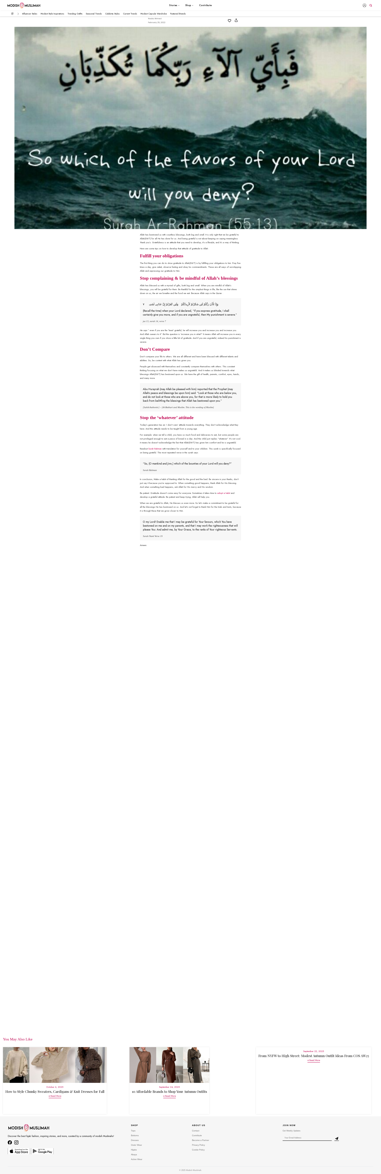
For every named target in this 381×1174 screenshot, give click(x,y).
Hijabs (134, 1150)
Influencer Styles (29, 13)
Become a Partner (200, 1140)
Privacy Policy (198, 1145)
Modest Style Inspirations (52, 13)
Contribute (205, 5)
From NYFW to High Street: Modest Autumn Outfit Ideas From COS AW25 (313, 1055)
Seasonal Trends (94, 13)
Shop (188, 5)
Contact (195, 1130)
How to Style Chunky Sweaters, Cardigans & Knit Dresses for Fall (54, 1091)
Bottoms (135, 1135)
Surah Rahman (155, 448)
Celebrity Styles (112, 13)
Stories (173, 5)
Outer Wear (136, 1145)
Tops (133, 1130)
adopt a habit (223, 493)
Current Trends (130, 13)
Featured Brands (178, 13)
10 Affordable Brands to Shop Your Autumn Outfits (169, 1091)
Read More (56, 1096)
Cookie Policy (198, 1150)
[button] (365, 6)
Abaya (134, 1154)
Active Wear (136, 1159)
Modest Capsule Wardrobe (153, 13)
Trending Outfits (75, 13)
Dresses (135, 1140)
